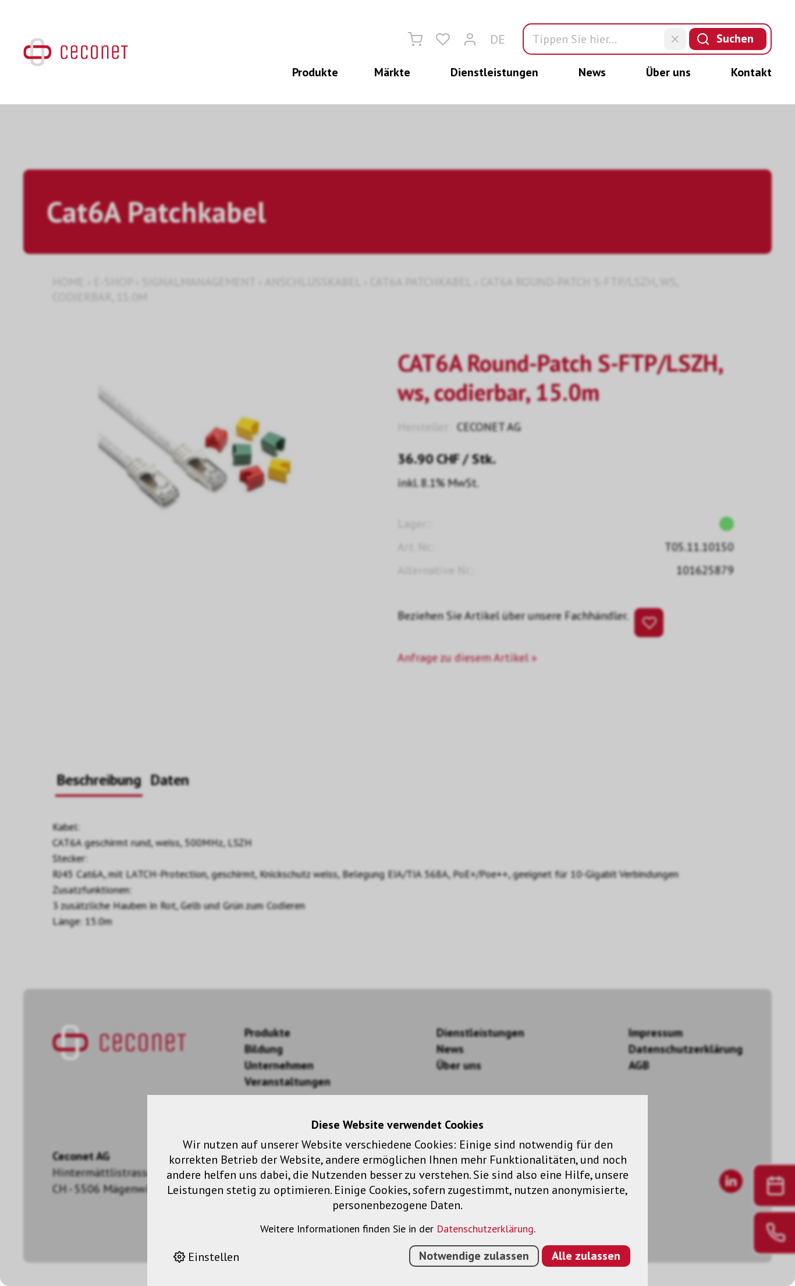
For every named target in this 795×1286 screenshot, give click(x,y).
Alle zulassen (586, 1255)
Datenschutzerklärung (485, 1228)
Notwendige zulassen (474, 1255)
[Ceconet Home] (75, 52)
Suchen (735, 38)
